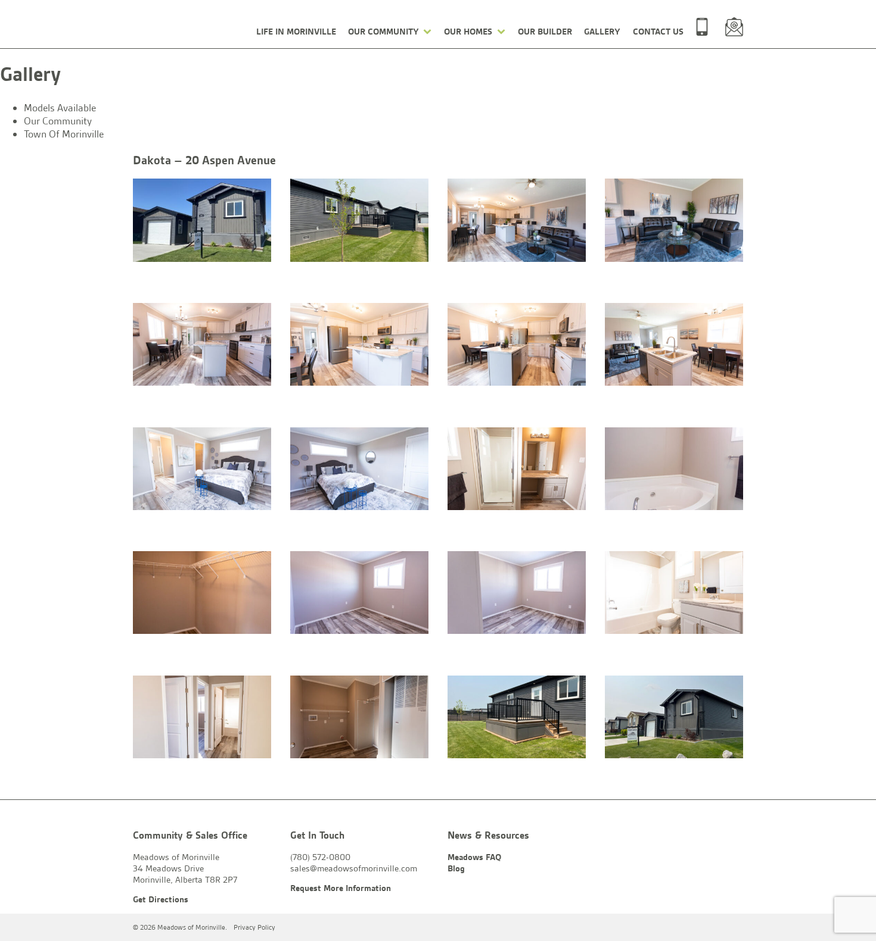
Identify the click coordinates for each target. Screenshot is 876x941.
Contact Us (658, 31)
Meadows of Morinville (186, 25)
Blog (456, 868)
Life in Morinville (296, 31)
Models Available (60, 107)
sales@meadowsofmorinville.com (734, 27)
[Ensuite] (517, 470)
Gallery (602, 31)
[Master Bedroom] (202, 470)
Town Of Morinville (64, 133)
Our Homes (468, 31)
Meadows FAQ (474, 857)
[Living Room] (674, 222)
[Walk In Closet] (202, 594)
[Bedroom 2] (359, 594)
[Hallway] (202, 719)
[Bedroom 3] (517, 594)
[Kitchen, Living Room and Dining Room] (517, 222)
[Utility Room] (359, 719)
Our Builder (545, 31)
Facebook (707, 927)
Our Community (383, 31)
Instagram (734, 927)
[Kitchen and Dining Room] (202, 346)
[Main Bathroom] (674, 594)
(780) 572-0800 (702, 27)
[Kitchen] (359, 346)
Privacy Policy (254, 927)
